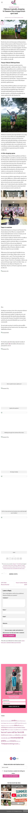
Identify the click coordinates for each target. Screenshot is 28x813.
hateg (15, 729)
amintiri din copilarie (7, 720)
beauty (24, 720)
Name (4, 609)
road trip (7, 741)
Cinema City (19, 723)
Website (5, 623)
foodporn (12, 729)
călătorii (19, 565)
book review (8, 723)
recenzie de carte (5, 738)
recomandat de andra (17, 568)
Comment (5, 597)
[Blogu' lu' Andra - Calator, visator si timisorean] (14, 2)
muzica (13, 735)
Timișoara (5, 744)
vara (19, 743)
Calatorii (11, 7)
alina (2, 720)
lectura (25, 729)
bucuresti (12, 723)
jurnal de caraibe (11, 566)
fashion (19, 727)
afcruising (5, 565)
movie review (8, 735)
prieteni (24, 735)
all (3, 720)
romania (13, 741)
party (21, 735)
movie (3, 735)
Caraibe (23, 565)
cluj (10, 725)
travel (23, 568)
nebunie (17, 735)
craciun (12, 725)
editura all (21, 725)
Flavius (8, 729)
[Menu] (2, 2)
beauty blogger (3, 723)
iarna (17, 729)
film (6, 729)
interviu (19, 729)
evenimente (4, 727)
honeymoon (5, 566)
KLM (16, 566)
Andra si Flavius (14, 565)
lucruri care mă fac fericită (12, 732)
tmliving (11, 744)
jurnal (22, 729)
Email (4, 616)
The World (16, 7)
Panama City (9, 568)
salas (17, 741)
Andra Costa (20, 17)
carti (16, 723)
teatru (19, 741)
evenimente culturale (12, 727)
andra (9, 565)
